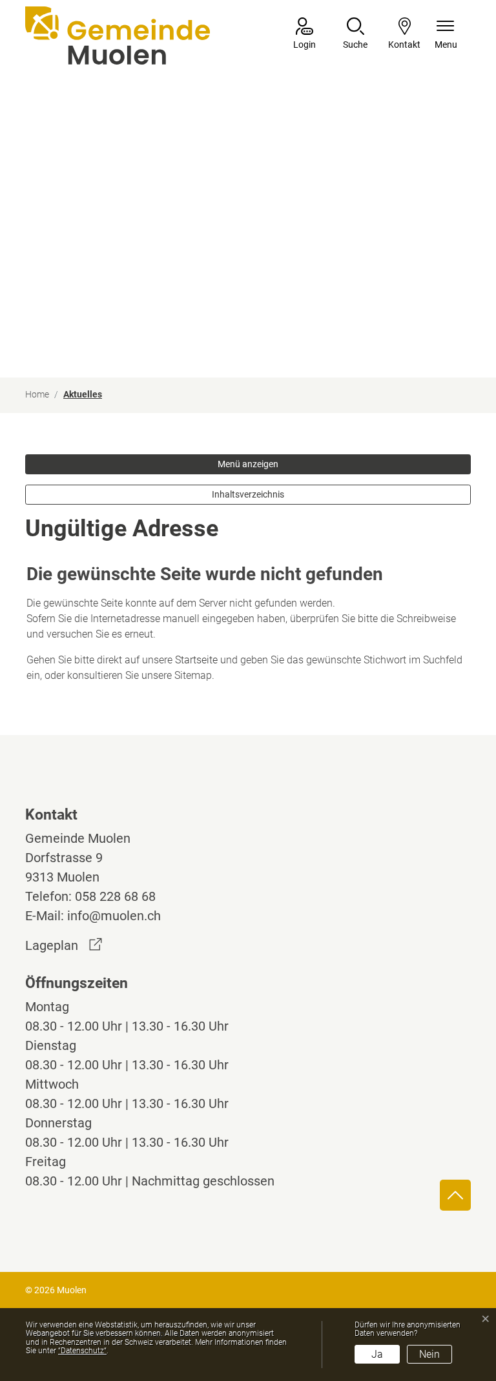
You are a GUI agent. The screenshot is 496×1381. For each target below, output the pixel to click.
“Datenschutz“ (82, 1350)
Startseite (196, 660)
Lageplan (63, 945)
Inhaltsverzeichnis (248, 494)
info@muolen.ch (114, 915)
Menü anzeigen (248, 464)
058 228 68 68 (115, 896)
